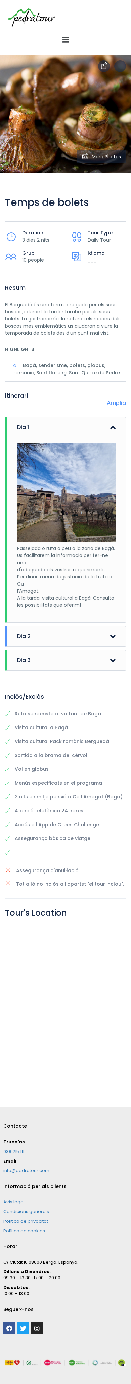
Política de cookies (24, 1230)
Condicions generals (26, 1211)
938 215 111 (13, 1151)
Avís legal (14, 1202)
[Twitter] (23, 1328)
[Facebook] (9, 1328)
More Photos (106, 156)
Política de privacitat (25, 1221)
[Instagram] (37, 1328)
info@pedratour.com (26, 1170)
